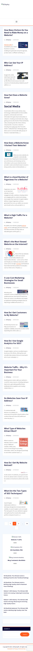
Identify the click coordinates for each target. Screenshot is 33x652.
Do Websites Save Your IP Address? (16, 399)
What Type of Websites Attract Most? (14, 429)
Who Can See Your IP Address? (13, 64)
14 (27, 523)
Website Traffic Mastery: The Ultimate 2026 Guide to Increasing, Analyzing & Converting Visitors (16, 593)
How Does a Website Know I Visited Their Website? (16, 144)
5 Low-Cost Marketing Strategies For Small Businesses (14, 280)
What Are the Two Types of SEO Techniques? (15, 492)
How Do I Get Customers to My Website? (15, 313)
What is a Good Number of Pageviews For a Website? (16, 178)
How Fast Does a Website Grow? (15, 96)
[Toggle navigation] (16, 22)
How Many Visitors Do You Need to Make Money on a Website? (16, 33)
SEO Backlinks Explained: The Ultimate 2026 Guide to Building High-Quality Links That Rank (16, 610)
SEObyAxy (7, 40)
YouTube (18, 263)
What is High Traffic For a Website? (15, 216)
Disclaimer (10, 649)
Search (7, 629)
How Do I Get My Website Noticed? (15, 463)
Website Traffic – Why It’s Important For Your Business (15, 370)
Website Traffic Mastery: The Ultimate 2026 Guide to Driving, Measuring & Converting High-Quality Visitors (16, 601)
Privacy (16, 649)
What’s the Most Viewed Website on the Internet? (16, 242)
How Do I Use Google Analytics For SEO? (13, 342)
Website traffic (8, 45)
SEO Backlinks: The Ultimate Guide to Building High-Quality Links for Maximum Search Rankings (15, 584)
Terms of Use (22, 649)
